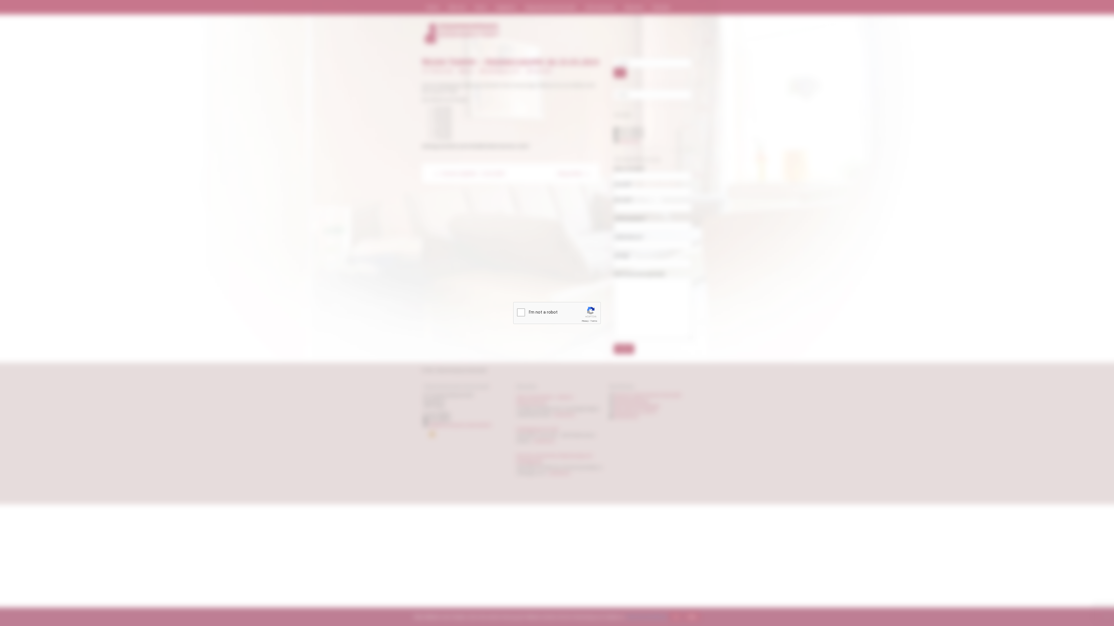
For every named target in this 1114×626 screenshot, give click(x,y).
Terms (593, 321)
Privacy (585, 321)
